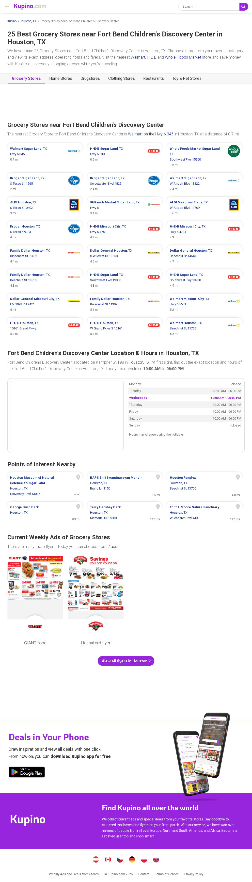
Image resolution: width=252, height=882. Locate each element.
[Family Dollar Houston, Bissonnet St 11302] (125, 304)
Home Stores (60, 78)
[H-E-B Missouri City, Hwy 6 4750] (125, 232)
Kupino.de (132, 860)
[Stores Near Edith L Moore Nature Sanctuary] (204, 512)
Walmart (138, 57)
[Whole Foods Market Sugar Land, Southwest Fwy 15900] (204, 157)
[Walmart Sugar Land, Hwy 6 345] (45, 157)
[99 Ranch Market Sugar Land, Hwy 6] (125, 207)
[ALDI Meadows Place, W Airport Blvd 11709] (204, 207)
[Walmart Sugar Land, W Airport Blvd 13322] (204, 183)
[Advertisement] (126, 102)
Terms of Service (167, 874)
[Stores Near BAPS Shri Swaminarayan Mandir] (125, 486)
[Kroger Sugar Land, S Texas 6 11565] (45, 183)
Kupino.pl (144, 860)
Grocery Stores (26, 78)
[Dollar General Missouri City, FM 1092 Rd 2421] (45, 304)
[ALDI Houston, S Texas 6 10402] (45, 207)
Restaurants (153, 78)
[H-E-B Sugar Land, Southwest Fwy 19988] (204, 280)
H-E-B (152, 57)
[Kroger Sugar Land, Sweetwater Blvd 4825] (125, 183)
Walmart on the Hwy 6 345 (150, 134)
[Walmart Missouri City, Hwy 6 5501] (204, 304)
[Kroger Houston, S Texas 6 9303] (45, 232)
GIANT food (35, 602)
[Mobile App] (26, 773)
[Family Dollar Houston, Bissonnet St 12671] (45, 256)
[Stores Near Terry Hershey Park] (125, 512)
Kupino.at (96, 860)
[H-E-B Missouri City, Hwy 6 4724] (204, 232)
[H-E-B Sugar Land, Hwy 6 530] (125, 157)
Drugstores (90, 78)
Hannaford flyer (96, 602)
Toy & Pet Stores (187, 78)
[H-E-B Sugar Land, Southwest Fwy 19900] (125, 280)
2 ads (112, 546)
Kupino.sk (156, 860)
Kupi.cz (120, 860)
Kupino (11, 21)
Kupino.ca (108, 860)
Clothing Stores (121, 78)
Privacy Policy (193, 874)
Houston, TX (28, 21)
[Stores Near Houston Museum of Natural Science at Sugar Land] (45, 486)
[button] (126, 661)
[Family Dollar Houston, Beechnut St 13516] (45, 280)
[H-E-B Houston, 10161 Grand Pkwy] (45, 328)
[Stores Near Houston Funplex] (204, 486)
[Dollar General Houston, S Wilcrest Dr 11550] (125, 256)
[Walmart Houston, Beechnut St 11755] (204, 328)
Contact (143, 874)
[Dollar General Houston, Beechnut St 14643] (204, 256)
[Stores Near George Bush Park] (45, 512)
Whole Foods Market (183, 57)
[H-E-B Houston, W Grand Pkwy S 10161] (125, 328)
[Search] (243, 7)
